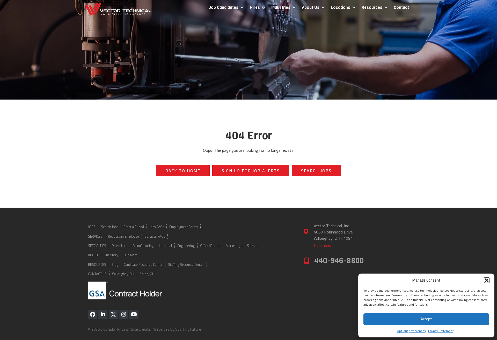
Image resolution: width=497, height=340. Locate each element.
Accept (426, 319)
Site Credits (141, 329)
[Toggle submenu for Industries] (294, 8)
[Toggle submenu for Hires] (263, 8)
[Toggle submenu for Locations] (354, 8)
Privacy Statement (441, 330)
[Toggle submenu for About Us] (323, 8)
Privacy (123, 329)
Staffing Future (188, 329)
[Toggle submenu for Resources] (386, 8)
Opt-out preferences (411, 330)
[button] (486, 280)
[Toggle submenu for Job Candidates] (242, 8)
